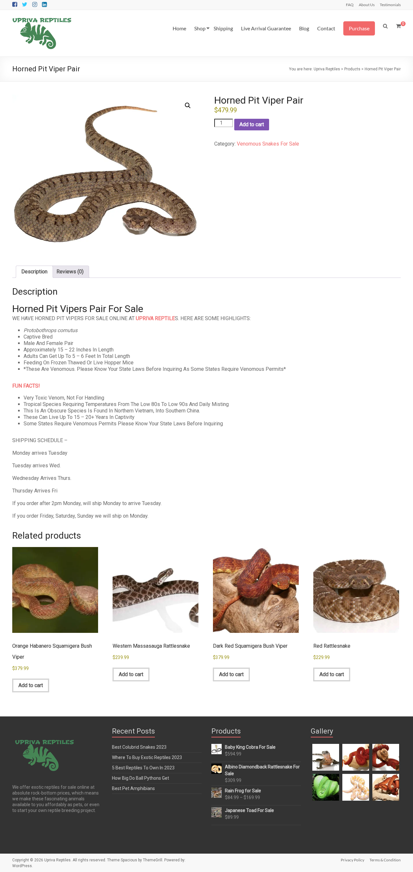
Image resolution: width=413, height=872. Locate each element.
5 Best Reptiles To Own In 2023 (143, 767)
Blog (304, 28)
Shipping (223, 28)
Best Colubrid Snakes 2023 (139, 747)
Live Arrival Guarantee (266, 28)
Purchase (359, 28)
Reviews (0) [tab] (70, 272)
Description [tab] (34, 272)
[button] (188, 105)
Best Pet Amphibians (133, 788)
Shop (200, 28)
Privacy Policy (352, 859)
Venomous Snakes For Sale (268, 144)
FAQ (350, 4)
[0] (398, 26)
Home (179, 28)
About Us (367, 4)
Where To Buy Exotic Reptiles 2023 (147, 757)
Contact (326, 28)
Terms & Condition (385, 859)
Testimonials (390, 4)
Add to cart (251, 124)
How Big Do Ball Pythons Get (140, 778)
